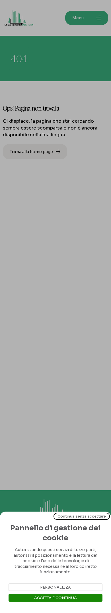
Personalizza (55, 587)
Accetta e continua (55, 597)
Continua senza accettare (81, 516)
